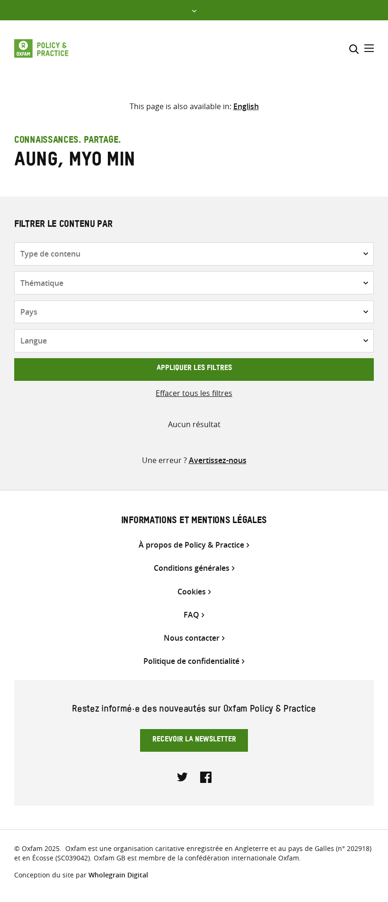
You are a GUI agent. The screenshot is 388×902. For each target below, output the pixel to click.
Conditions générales (191, 568)
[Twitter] (182, 776)
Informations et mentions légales (194, 521)
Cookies (191, 591)
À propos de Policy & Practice (191, 545)
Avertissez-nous (218, 460)
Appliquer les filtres (194, 369)
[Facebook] (206, 776)
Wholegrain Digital (118, 874)
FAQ (191, 614)
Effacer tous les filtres (194, 393)
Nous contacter (192, 638)
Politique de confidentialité (191, 661)
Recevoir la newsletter (194, 740)
